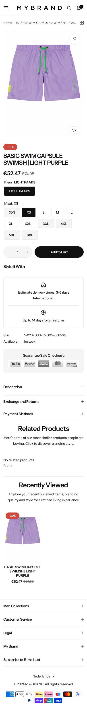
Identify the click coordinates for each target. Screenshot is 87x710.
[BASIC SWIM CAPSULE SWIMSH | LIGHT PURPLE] (22, 536)
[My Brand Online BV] (39, 8)
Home (7, 23)
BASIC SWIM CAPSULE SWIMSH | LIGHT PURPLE (22, 571)
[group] (43, 83)
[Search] (69, 8)
